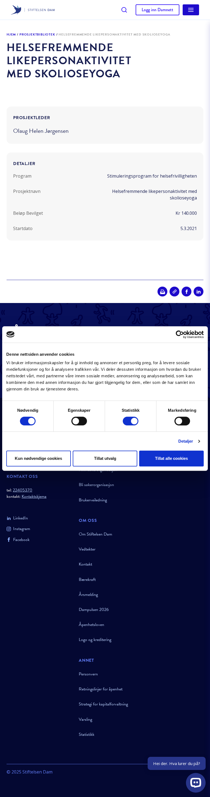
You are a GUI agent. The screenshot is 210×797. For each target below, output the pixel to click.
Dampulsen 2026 (94, 609)
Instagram (21, 528)
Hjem (11, 35)
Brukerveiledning (93, 500)
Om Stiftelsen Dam (95, 534)
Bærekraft (87, 579)
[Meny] (191, 9)
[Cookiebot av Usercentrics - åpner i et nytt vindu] (180, 334)
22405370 (22, 490)
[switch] (79, 421)
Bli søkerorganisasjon (96, 484)
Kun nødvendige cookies (38, 458)
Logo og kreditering (95, 639)
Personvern (88, 674)
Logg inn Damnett (157, 10)
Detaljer (185, 441)
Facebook (21, 539)
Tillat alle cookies (171, 458)
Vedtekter (87, 549)
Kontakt (85, 564)
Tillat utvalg (105, 458)
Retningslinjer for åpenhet (100, 689)
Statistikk (86, 734)
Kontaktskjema (34, 496)
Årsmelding (88, 594)
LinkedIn (20, 518)
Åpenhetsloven (91, 624)
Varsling (85, 719)
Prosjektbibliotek (37, 35)
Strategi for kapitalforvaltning (103, 704)
